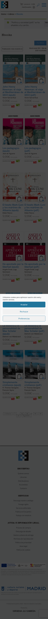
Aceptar (24, 304)
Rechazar (24, 311)
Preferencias (24, 318)
